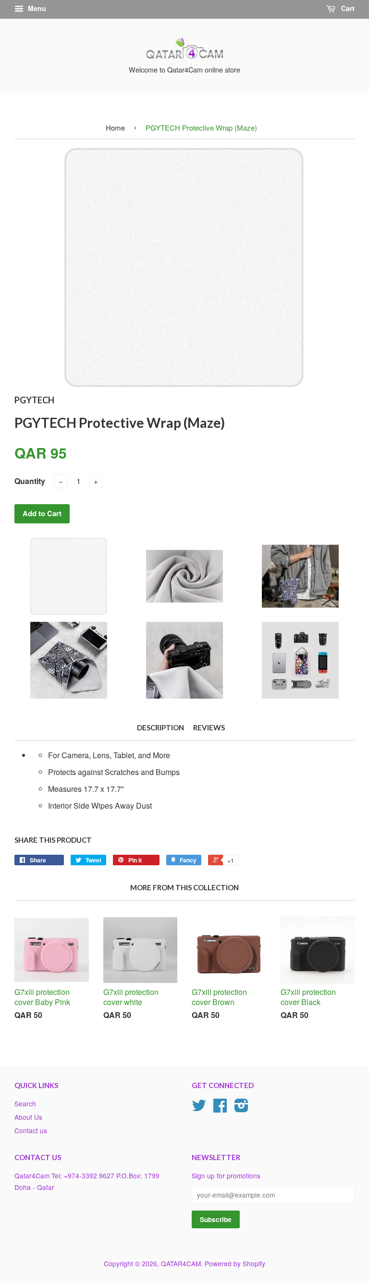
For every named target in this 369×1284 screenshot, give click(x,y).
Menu (36, 8)
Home (115, 127)
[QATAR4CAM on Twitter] (199, 1108)
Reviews (209, 727)
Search (25, 1103)
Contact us (30, 1130)
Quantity (29, 480)
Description (160, 727)
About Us (28, 1117)
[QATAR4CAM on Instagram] (241, 1108)
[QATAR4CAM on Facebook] (220, 1108)
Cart (347, 8)
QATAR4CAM (181, 1263)
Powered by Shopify (235, 1263)
